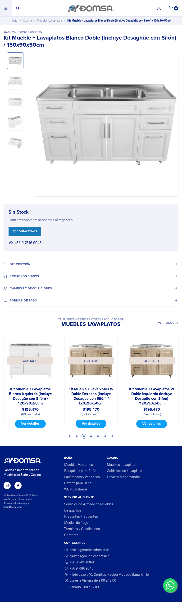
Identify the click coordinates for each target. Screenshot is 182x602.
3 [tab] (84, 436)
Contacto (71, 535)
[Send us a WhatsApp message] (170, 585)
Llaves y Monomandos (124, 477)
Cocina (27, 20)
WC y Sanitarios (75, 489)
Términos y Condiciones (82, 528)
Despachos (72, 510)
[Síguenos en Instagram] (7, 485)
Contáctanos (26, 231)
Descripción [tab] (20, 264)
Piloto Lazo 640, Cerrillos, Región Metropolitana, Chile (109, 574)
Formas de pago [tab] (23, 300)
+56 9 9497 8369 (81, 562)
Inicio (14, 20)
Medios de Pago (76, 522)
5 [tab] (98, 436)
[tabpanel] (30, 381)
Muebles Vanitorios (78, 464)
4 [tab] (91, 436)
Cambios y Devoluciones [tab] (31, 288)
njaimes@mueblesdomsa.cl (89, 556)
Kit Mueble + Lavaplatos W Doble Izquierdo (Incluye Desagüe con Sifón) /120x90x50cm (151, 396)
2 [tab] (76, 436)
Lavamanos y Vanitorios (82, 477)
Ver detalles (30, 423)
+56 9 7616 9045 (27, 242)
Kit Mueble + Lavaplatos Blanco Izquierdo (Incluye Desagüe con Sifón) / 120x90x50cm (30, 396)
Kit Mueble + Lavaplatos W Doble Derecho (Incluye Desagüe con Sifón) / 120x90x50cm (91, 396)
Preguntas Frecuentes (81, 516)
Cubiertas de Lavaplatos (125, 470)
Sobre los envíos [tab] (24, 276)
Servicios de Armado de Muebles (88, 504)
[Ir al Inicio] (91, 8)
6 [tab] (105, 436)
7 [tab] (112, 436)
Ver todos (166, 323)
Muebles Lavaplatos (49, 20)
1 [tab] (69, 436)
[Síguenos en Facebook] (18, 485)
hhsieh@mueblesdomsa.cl (89, 550)
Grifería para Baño (77, 483)
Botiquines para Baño (80, 470)
